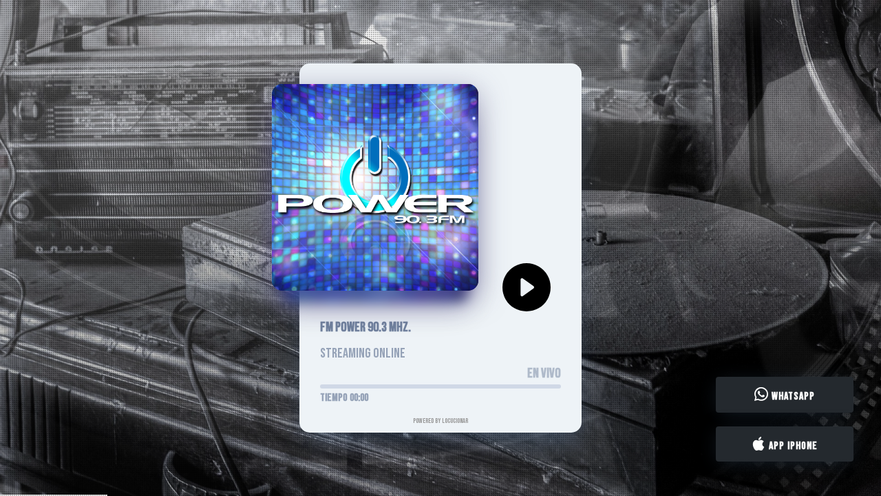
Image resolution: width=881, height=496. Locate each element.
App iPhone (792, 445)
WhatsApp (792, 396)
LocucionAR (455, 421)
